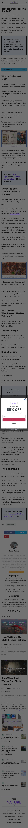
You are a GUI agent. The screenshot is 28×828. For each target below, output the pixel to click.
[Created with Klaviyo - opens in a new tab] (14, 429)
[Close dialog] (25, 399)
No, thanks (14, 423)
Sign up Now (14, 420)
